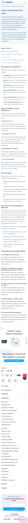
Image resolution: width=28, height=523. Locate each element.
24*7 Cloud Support (6, 436)
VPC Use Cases (6, 57)
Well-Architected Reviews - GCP (9, 462)
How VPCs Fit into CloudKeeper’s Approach (13, 60)
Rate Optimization (5, 404)
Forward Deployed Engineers (8, 465)
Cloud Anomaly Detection (7, 419)
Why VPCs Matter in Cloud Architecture (12, 54)
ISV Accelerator (5, 471)
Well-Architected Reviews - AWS (9, 459)
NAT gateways (11, 87)
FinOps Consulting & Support (8, 442)
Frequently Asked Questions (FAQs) (11, 62)
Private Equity (4, 474)
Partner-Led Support (6, 431)
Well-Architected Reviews (12, 226)
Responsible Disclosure (19, 519)
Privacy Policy (7, 519)
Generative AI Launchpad (7, 407)
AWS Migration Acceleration (8, 480)
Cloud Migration (5, 453)
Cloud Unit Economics (6, 416)
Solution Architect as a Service (9, 445)
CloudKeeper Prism (6, 424)
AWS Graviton (4, 477)
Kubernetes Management (7, 413)
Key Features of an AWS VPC (10, 51)
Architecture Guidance (6, 439)
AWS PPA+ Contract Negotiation (9, 410)
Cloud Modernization (6, 456)
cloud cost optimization (7, 168)
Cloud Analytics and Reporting (8, 421)
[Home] (7, 2)
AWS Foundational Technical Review (10, 448)
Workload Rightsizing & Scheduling (9, 451)
